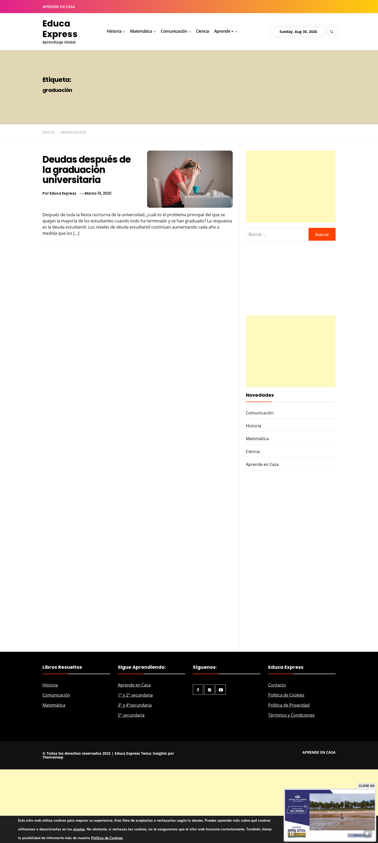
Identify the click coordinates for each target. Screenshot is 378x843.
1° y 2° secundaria (135, 695)
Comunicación (174, 31)
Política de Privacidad (289, 705)
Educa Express (60, 28)
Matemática (141, 31)
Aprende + (223, 31)
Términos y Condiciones (291, 715)
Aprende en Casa (262, 464)
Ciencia (202, 31)
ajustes (79, 829)
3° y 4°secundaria (135, 705)
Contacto (277, 685)
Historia (114, 31)
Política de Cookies (286, 695)
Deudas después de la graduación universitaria (86, 169)
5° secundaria (131, 715)
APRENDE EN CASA (58, 6)
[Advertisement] (291, 187)
